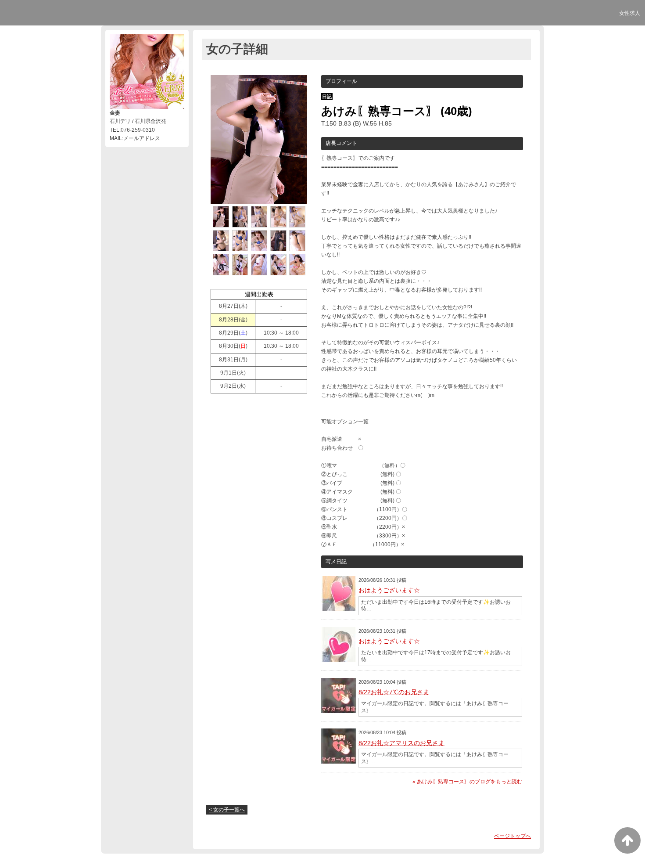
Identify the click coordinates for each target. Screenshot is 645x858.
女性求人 (629, 13)
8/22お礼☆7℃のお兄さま (393, 692)
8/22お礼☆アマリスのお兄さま (401, 742)
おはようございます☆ (389, 590)
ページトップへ (512, 836)
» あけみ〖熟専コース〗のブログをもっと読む (467, 782)
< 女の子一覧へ (227, 810)
